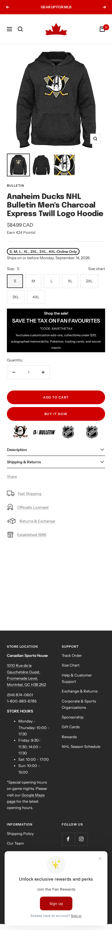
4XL (36, 297)
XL (70, 281)
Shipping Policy (20, 833)
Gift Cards (71, 726)
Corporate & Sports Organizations (79, 704)
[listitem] (21, 428)
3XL (15, 297)
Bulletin (15, 186)
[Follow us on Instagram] (81, 839)
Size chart (96, 268)
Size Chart (71, 665)
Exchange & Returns (79, 691)
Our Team (15, 843)
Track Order (72, 655)
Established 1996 (31, 534)
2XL (89, 281)
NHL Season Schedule (81, 746)
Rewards (69, 736)
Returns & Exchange (37, 521)
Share (12, 476)
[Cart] (102, 29)
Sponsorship (73, 717)
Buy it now (56, 414)
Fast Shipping (29, 493)
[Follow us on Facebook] (68, 839)
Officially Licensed (33, 507)
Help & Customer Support (77, 678)
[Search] (20, 29)
